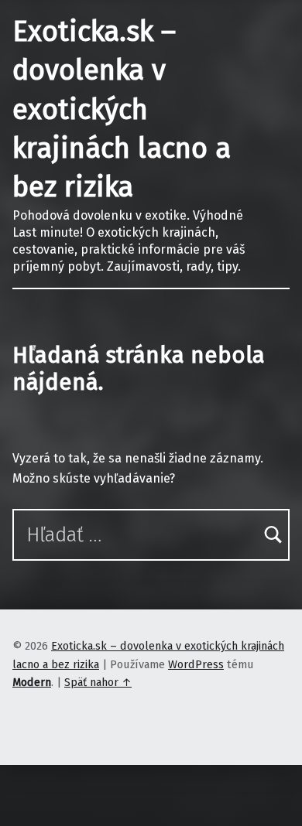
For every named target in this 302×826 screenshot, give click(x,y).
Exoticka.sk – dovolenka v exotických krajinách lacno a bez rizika (121, 109)
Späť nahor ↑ (98, 682)
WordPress (196, 664)
